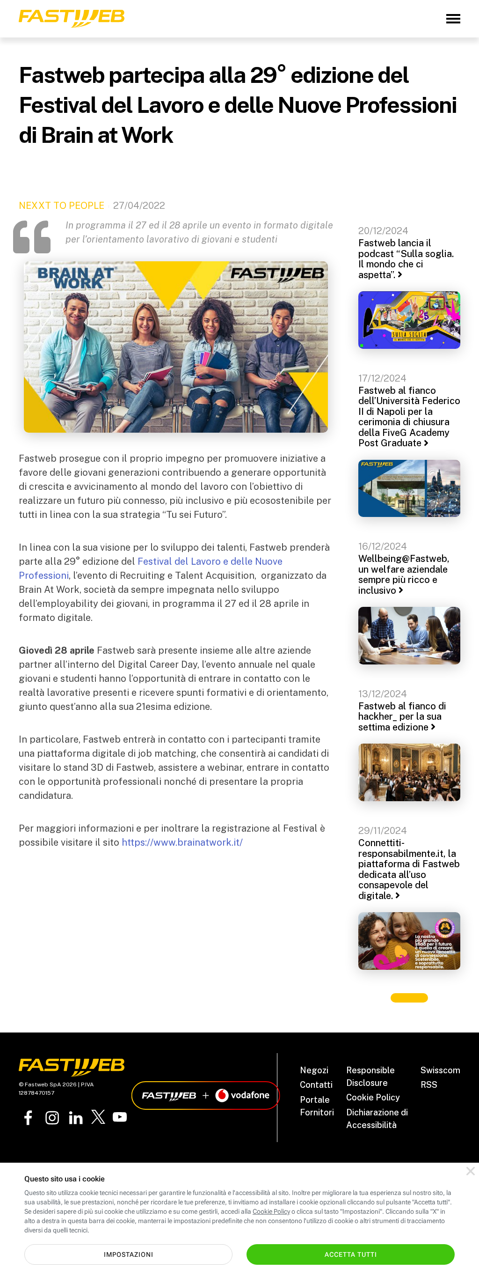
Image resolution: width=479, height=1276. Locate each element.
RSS (429, 1085)
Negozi (314, 1070)
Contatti (316, 1085)
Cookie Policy (373, 1097)
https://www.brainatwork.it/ (182, 842)
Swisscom (440, 1070)
